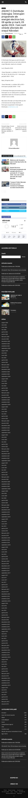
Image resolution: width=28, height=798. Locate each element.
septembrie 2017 (6, 573)
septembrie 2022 (6, 432)
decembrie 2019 (6, 509)
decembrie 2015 (6, 622)
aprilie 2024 (5, 388)
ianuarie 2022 (5, 451)
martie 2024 (5, 390)
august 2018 (5, 547)
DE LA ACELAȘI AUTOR (19, 156)
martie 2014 (5, 671)
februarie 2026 (5, 336)
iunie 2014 (4, 664)
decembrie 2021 (6, 453)
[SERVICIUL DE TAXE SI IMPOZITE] (5, 297)
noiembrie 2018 (6, 540)
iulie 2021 (4, 465)
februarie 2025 (5, 364)
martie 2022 (5, 446)
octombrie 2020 (6, 486)
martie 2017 (5, 587)
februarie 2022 (5, 449)
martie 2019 (5, 531)
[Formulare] (5, 312)
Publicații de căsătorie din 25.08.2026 (11, 285)
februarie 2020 (5, 505)
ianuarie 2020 (5, 507)
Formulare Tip (22, 791)
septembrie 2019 (6, 516)
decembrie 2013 (6, 678)
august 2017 (5, 575)
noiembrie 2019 (6, 512)
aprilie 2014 (5, 669)
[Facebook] (3, 36)
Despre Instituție (11, 790)
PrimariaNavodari (9, 33)
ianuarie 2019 (5, 535)
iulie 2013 (4, 690)
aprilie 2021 (5, 472)
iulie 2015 (4, 633)
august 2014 (5, 659)
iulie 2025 (4, 353)
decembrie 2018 (6, 538)
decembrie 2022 (6, 425)
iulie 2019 (4, 521)
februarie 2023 (5, 421)
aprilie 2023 (5, 416)
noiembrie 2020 (6, 484)
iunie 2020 (4, 495)
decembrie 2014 (6, 650)
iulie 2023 (4, 409)
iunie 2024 (4, 383)
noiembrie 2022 (6, 428)
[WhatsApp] (13, 36)
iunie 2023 (4, 411)
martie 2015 (5, 643)
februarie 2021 (5, 477)
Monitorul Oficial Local (11, 793)
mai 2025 (4, 357)
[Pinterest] (10, 36)
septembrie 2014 (6, 657)
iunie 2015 (4, 636)
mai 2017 (4, 582)
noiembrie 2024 (6, 371)
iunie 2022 (4, 439)
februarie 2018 (5, 561)
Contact (16, 791)
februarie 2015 (5, 645)
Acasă (3, 5)
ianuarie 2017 (5, 591)
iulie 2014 (4, 662)
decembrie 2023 (6, 397)
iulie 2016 (4, 605)
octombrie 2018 (6, 542)
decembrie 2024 (6, 369)
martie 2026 (5, 334)
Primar (5, 790)
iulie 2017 (4, 577)
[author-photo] (14, 146)
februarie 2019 (5, 533)
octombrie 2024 (6, 374)
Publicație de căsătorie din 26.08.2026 (11, 273)
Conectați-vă (22, 207)
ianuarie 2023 (5, 423)
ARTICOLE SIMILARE (7, 156)
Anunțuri (7, 5)
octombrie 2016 (6, 598)
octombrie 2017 (6, 570)
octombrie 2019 (6, 514)
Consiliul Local (20, 790)
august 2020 (5, 491)
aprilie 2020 (5, 500)
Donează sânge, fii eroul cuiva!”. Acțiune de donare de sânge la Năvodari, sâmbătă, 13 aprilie (8, 129)
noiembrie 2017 (6, 568)
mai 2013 (4, 694)
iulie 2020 (4, 493)
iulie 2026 (4, 325)
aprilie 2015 (5, 640)
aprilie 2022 (5, 444)
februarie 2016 (5, 617)
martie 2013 (5, 699)
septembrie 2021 (6, 460)
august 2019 (5, 519)
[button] (2, 2)
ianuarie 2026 (5, 339)
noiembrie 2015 (6, 624)
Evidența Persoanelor (16, 302)
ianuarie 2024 (5, 395)
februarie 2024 (5, 393)
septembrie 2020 (6, 488)
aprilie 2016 (5, 612)
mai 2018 (4, 554)
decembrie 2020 (6, 481)
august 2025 (5, 350)
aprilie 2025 (5, 360)
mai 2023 (4, 414)
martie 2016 (5, 615)
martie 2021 (5, 474)
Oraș (12, 791)
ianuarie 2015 (5, 648)
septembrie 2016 (6, 601)
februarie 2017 (5, 589)
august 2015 (5, 631)
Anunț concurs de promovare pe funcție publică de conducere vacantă (20, 128)
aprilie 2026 (5, 332)
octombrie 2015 (6, 626)
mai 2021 (4, 470)
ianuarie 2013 (5, 704)
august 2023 (5, 407)
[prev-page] (3, 191)
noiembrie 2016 (6, 596)
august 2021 (5, 463)
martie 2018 (5, 559)
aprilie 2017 (5, 584)
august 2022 (5, 435)
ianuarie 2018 (5, 563)
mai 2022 (4, 442)
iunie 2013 (4, 692)
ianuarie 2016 (5, 619)
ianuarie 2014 (5, 676)
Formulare (13, 310)
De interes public (5, 791)
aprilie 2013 (5, 697)
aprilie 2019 (5, 528)
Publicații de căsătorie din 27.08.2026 (11, 266)
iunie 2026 (4, 327)
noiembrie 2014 (6, 652)
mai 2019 (4, 526)
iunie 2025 (4, 355)
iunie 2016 (4, 608)
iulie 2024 (4, 381)
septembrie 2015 (6, 629)
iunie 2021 (4, 467)
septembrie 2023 (6, 404)
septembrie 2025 (6, 348)
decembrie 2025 (6, 341)
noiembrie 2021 (6, 456)
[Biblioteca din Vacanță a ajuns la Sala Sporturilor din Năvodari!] (5, 162)
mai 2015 (4, 638)
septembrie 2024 (6, 376)
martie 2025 (5, 362)
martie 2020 (5, 502)
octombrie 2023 (6, 402)
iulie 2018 (4, 549)
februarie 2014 (5, 673)
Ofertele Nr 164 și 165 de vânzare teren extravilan (14, 270)
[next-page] (5, 191)
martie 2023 (5, 418)
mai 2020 (4, 498)
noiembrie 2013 (6, 680)
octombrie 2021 (6, 458)
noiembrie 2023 (6, 400)
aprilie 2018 (5, 556)
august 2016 (5, 603)
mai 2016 (4, 610)
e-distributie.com (13, 107)
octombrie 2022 (6, 430)
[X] (6, 36)
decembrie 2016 (6, 594)
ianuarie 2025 (5, 367)
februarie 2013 (5, 701)
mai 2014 (4, 666)
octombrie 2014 (6, 655)
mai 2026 (4, 329)
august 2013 (5, 687)
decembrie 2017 (6, 566)
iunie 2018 (4, 552)
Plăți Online (19, 793)
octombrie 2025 (6, 346)
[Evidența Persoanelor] (5, 304)
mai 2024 (4, 385)
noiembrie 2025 (6, 343)
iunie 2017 (4, 580)
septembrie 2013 (6, 685)
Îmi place (23, 204)
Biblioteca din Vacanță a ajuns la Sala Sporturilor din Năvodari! (18, 161)
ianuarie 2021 (5, 479)
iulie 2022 (4, 437)
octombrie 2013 (6, 683)
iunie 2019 (4, 524)
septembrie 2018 (6, 545)
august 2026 (5, 322)
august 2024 (5, 378)
